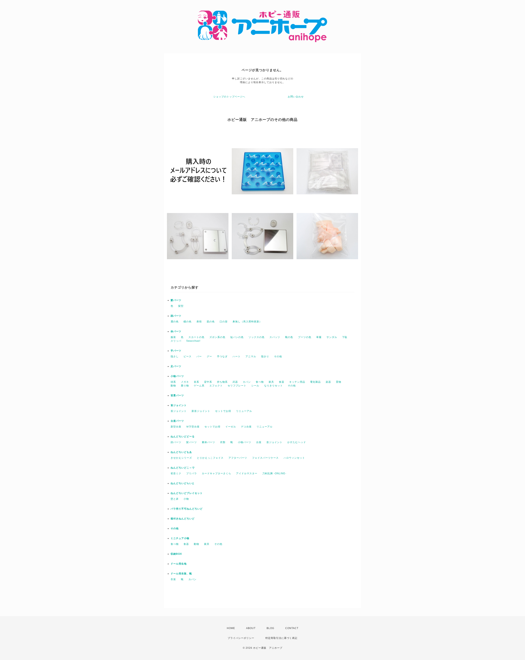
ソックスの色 (257, 337)
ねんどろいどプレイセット (187, 493)
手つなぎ (222, 356)
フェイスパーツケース (265, 457)
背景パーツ (177, 395)
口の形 (224, 321)
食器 (281, 381)
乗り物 (185, 385)
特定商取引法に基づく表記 (281, 638)
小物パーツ (177, 376)
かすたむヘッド (296, 442)
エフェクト (216, 385)
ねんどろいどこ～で (183, 467)
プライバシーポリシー (241, 638)
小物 (186, 498)
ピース (188, 356)
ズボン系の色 (217, 337)
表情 (199, 321)
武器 (235, 381)
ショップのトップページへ (229, 96)
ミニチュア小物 (180, 538)
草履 (319, 337)
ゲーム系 (199, 385)
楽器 (328, 381)
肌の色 (211, 321)
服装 (173, 337)
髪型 (181, 306)
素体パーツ (208, 442)
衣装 (173, 579)
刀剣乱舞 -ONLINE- (274, 473)
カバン (247, 381)
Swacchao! (193, 340)
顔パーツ (176, 315)
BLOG (270, 628)
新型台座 (176, 426)
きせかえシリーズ (181, 457)
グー (209, 356)
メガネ (185, 381)
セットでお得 (223, 411)
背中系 (208, 381)
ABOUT (251, 628)
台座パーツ (177, 420)
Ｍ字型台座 (193, 426)
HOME (231, 628)
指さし (175, 356)
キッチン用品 (297, 381)
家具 (271, 381)
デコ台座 (246, 426)
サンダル (331, 337)
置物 (338, 381)
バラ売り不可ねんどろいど (187, 508)
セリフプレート (237, 385)
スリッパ (176, 340)
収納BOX (176, 553)
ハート (237, 356)
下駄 (344, 337)
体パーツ (176, 331)
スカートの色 (196, 337)
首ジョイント (179, 405)
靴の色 (289, 337)
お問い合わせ (296, 96)
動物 (173, 385)
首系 (196, 381)
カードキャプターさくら (216, 473)
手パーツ (176, 350)
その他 (278, 356)
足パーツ (176, 366)
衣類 (222, 442)
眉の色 (175, 321)
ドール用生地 (179, 563)
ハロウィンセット (294, 457)
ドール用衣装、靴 (181, 573)
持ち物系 (222, 381)
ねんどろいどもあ (181, 452)
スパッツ (274, 337)
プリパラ (191, 473)
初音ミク (176, 473)
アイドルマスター (246, 473)
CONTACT (291, 628)
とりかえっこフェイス (210, 457)
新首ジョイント (201, 411)
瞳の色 (188, 321)
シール (255, 385)
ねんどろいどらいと (183, 483)
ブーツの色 (304, 337)
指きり (265, 356)
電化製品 (315, 381)
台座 (258, 442)
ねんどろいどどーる (183, 436)
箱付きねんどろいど (183, 518)
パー (199, 356)
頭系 (173, 381)
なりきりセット (273, 385)
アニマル (250, 356)
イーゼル (230, 426)
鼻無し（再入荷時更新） (247, 321)
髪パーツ (176, 300)
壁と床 (175, 498)
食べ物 (260, 381)
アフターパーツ (237, 457)
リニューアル (244, 411)
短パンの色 (237, 337)
